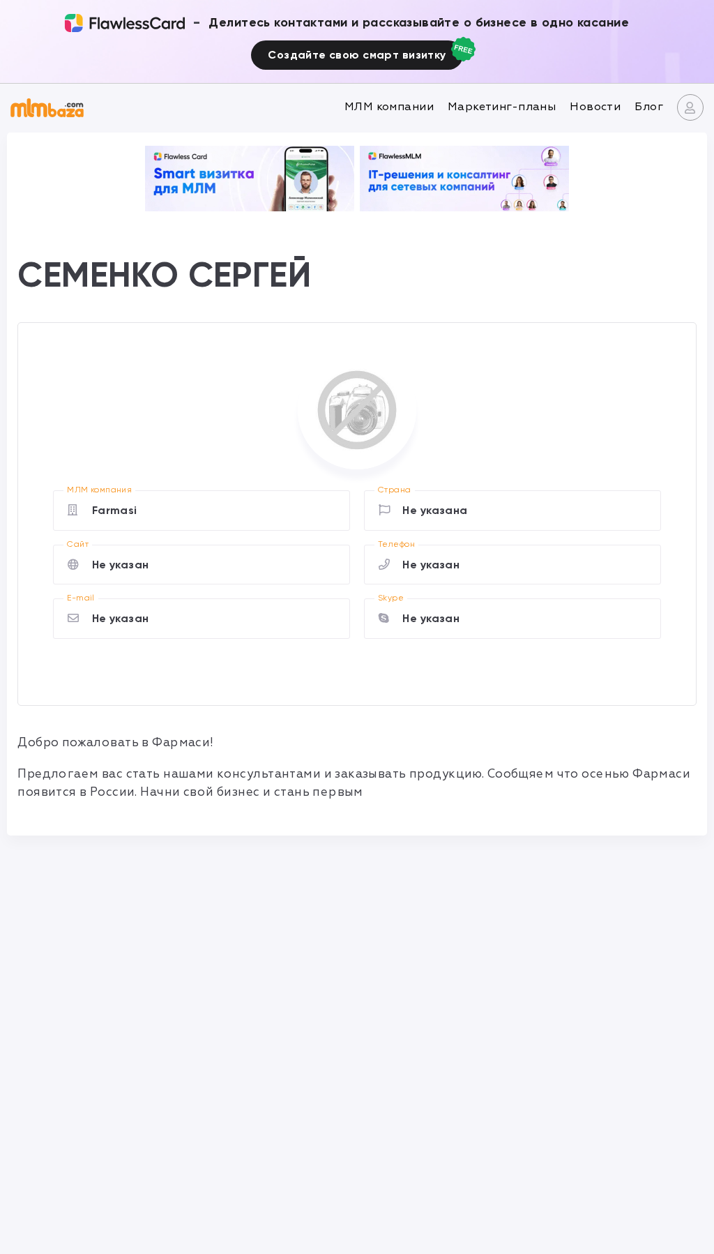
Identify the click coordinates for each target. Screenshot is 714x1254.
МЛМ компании (389, 107)
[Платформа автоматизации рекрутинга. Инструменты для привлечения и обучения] (464, 178)
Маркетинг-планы (502, 107)
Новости (595, 107)
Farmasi (114, 510)
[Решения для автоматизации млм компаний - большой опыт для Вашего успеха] (249, 178)
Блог (649, 107)
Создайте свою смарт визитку (357, 54)
